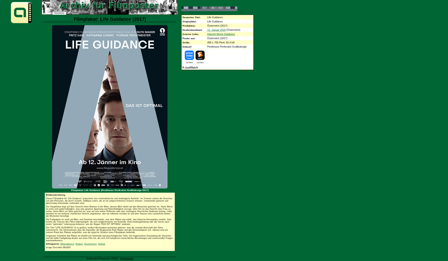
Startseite (59, 13)
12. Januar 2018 (216, 29)
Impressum (126, 258)
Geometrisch (90, 244)
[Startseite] (21, 23)
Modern (79, 244)
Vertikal (101, 244)
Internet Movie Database (221, 34)
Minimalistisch (67, 244)
